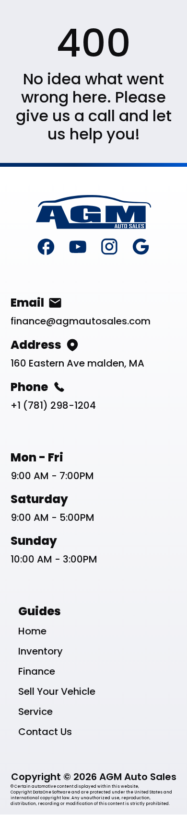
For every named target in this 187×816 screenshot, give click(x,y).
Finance (36, 671)
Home (32, 631)
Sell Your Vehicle (56, 691)
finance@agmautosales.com (81, 321)
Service (35, 711)
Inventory (40, 651)
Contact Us (45, 731)
